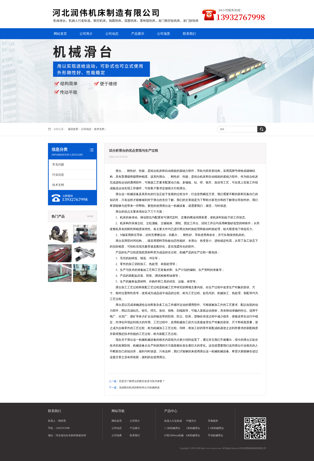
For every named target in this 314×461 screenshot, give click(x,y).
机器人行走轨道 (173, 421)
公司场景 (163, 33)
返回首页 (73, 129)
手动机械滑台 (215, 435)
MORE (90, 216)
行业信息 (58, 174)
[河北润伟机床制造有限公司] (125, 14)
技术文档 (99, 129)
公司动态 (111, 33)
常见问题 (58, 164)
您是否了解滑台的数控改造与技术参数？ (142, 381)
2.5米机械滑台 (216, 428)
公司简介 (86, 33)
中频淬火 (191, 421)
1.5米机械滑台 (172, 428)
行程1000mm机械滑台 (174, 436)
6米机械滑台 (193, 435)
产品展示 (137, 33)
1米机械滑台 (193, 428)
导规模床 (213, 421)
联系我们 (189, 33)
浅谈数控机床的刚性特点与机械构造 (139, 387)
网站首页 (60, 33)
